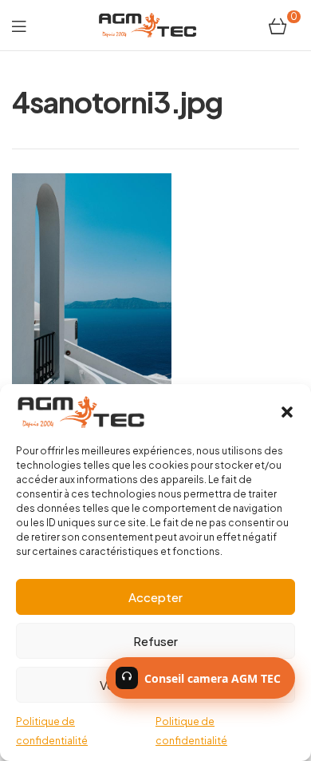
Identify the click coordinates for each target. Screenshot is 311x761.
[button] (287, 412)
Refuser (155, 640)
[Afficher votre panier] (278, 24)
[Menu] (19, 25)
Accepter (155, 596)
